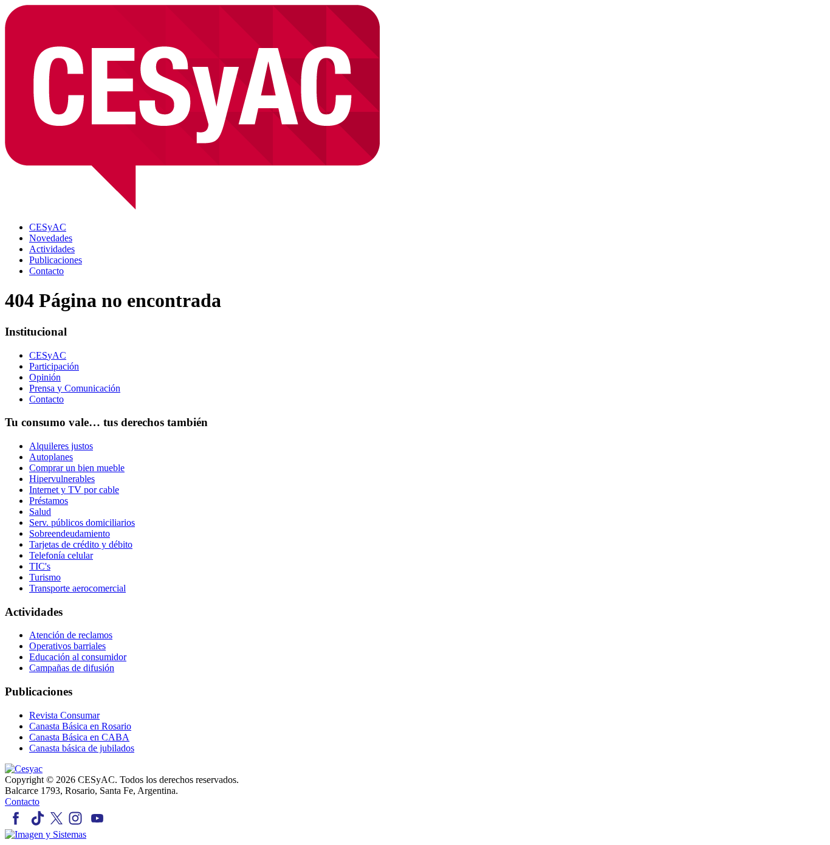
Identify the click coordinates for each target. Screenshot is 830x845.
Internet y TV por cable (74, 490)
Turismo (45, 577)
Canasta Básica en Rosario (80, 726)
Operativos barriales (67, 646)
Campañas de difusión (71, 668)
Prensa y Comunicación (74, 388)
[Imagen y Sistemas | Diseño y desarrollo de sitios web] (45, 834)
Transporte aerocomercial (77, 588)
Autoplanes (51, 457)
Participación (54, 366)
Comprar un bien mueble (77, 468)
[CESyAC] (24, 769)
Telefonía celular (61, 555)
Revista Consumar (64, 715)
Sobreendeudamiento (69, 533)
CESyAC (47, 355)
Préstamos (48, 500)
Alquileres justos (61, 446)
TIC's (39, 566)
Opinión (45, 377)
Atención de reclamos (70, 635)
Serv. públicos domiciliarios (82, 522)
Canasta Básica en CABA (79, 737)
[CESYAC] (192, 206)
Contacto (46, 399)
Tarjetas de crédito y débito (80, 544)
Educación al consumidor (77, 657)
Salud (40, 511)
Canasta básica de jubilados (81, 748)
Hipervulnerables (62, 479)
